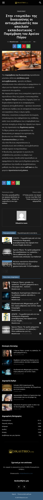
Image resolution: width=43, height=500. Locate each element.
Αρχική (14, 494)
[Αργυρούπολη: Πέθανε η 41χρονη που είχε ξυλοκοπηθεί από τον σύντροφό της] (7, 397)
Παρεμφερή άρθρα (9, 233)
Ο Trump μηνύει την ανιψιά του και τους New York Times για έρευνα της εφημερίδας (32, 198)
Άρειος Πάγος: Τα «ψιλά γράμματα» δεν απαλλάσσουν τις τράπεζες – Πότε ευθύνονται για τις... (25, 329)
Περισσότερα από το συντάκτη (27, 233)
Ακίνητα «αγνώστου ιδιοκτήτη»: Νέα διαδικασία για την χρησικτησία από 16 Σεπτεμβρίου (26, 264)
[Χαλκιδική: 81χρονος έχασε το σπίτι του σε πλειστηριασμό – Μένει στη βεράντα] (7, 407)
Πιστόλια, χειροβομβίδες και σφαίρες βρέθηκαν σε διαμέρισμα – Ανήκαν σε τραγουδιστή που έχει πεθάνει (11, 199)
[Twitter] (19, 46)
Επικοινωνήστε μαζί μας (24, 494)
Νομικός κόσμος (21, 11)
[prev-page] (3, 271)
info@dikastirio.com (26, 473)
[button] (3, 2)
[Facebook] (15, 46)
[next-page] (6, 271)
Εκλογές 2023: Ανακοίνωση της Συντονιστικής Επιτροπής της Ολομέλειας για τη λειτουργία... (27, 387)
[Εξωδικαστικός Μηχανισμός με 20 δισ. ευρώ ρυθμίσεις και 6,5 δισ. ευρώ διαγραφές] (6, 306)
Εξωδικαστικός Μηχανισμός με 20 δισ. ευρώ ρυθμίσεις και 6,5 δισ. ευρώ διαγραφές (26, 306)
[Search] (40, 2)
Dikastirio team (14, 41)
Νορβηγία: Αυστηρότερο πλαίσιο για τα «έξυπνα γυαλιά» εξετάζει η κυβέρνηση (26, 295)
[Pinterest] (24, 46)
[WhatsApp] (28, 46)
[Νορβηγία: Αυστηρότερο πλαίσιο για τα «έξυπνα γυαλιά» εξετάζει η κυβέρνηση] (6, 296)
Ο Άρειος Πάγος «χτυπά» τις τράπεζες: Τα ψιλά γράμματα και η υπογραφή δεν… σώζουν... (25, 284)
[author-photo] (21, 220)
